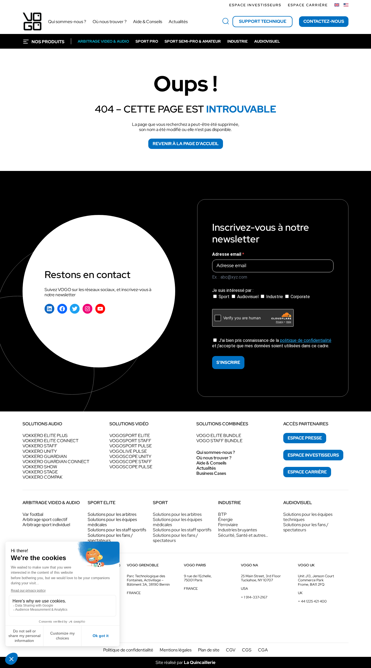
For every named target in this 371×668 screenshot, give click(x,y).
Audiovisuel (248, 296)
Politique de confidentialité (128, 650)
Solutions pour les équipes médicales (112, 522)
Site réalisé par (185, 662)
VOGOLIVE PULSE (128, 451)
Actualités (206, 468)
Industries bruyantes (237, 530)
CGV (230, 650)
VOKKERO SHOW (40, 467)
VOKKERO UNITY (40, 451)
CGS (246, 650)
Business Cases (211, 473)
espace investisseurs (313, 455)
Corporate (300, 296)
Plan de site (208, 650)
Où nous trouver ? (213, 458)
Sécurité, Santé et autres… (243, 535)
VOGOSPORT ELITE (129, 435)
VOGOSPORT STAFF (130, 441)
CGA (263, 650)
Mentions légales (175, 650)
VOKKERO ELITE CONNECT (50, 441)
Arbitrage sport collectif (45, 519)
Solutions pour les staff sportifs (117, 530)
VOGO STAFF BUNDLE (219, 441)
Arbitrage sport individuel (46, 524)
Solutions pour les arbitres (112, 514)
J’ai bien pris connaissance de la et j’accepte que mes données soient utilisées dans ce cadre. (271, 343)
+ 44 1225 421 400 (312, 601)
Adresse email (227, 254)
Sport (224, 296)
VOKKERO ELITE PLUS (45, 435)
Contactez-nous (323, 21)
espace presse (305, 438)
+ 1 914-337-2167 (254, 597)
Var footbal (33, 514)
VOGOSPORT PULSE (130, 446)
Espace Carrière (308, 5)
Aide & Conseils (211, 463)
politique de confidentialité (305, 340)
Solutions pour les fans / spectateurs (110, 537)
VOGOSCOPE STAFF (130, 461)
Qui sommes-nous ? (215, 452)
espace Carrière (307, 472)
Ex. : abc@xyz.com (229, 277)
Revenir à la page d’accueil (186, 143)
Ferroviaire (228, 524)
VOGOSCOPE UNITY (130, 456)
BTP (222, 514)
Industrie (274, 296)
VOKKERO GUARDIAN (45, 456)
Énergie (225, 519)
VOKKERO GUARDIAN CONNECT (56, 461)
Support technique (262, 21)
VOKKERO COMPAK (42, 477)
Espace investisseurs (255, 5)
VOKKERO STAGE (40, 472)
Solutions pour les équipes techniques (307, 516)
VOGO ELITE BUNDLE (218, 435)
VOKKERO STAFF (40, 446)
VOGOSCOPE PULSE (130, 467)
